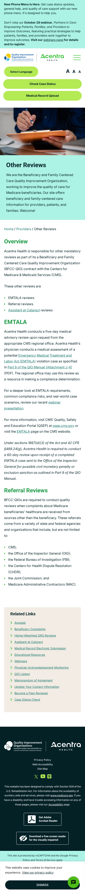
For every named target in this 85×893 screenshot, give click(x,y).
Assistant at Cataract (24, 310)
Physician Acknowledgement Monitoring (41, 667)
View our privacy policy (38, 872)
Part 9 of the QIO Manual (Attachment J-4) (40, 367)
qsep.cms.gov (63, 426)
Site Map (42, 768)
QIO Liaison (22, 674)
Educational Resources (29, 654)
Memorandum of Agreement (33, 680)
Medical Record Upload (42, 95)
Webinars (20, 661)
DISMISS (42, 885)
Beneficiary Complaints (29, 629)
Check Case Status (43, 84)
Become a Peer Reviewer (31, 693)
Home (8, 229)
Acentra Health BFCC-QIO (34, 58)
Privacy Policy (42, 759)
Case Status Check (27, 699)
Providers (23, 229)
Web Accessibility (42, 764)
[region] (42, 877)
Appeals (20, 622)
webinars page (53, 40)
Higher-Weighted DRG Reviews (35, 635)
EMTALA (23, 431)
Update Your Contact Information (36, 686)
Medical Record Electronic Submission (40, 648)
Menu (77, 57)
